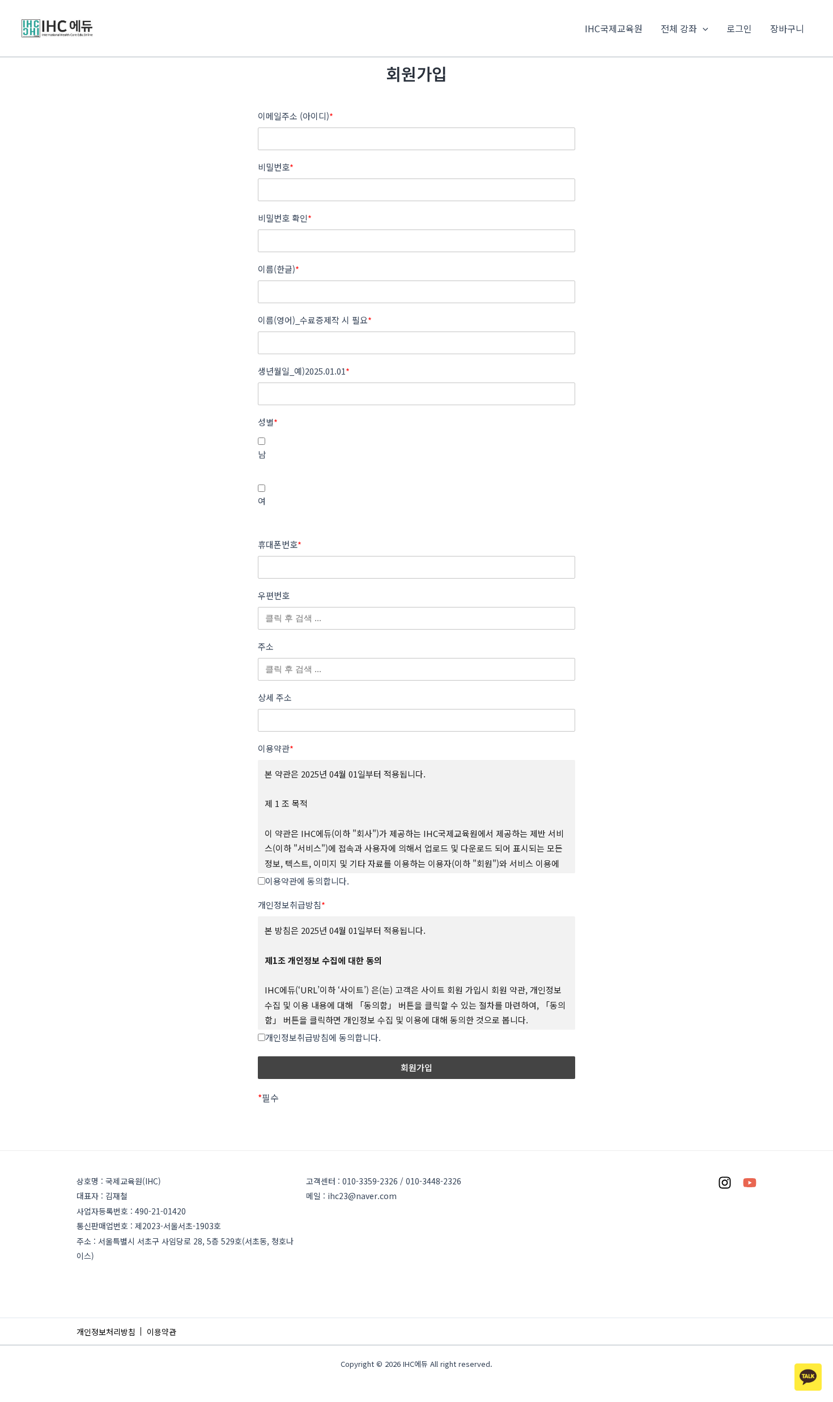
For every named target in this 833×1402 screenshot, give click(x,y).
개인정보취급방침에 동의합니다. (323, 1037)
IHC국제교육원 (614, 28)
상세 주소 (275, 697)
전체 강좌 (679, 28)
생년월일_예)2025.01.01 (304, 371)
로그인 (739, 28)
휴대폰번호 (279, 544)
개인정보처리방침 (105, 1331)
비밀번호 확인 (285, 218)
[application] (702, 28)
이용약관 (276, 748)
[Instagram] (725, 1182)
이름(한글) (278, 269)
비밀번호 (276, 167)
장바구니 (787, 28)
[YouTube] (749, 1182)
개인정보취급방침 (291, 905)
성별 (268, 422)
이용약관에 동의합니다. (307, 881)
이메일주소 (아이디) (295, 116)
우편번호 (274, 595)
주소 (266, 646)
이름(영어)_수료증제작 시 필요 (315, 320)
